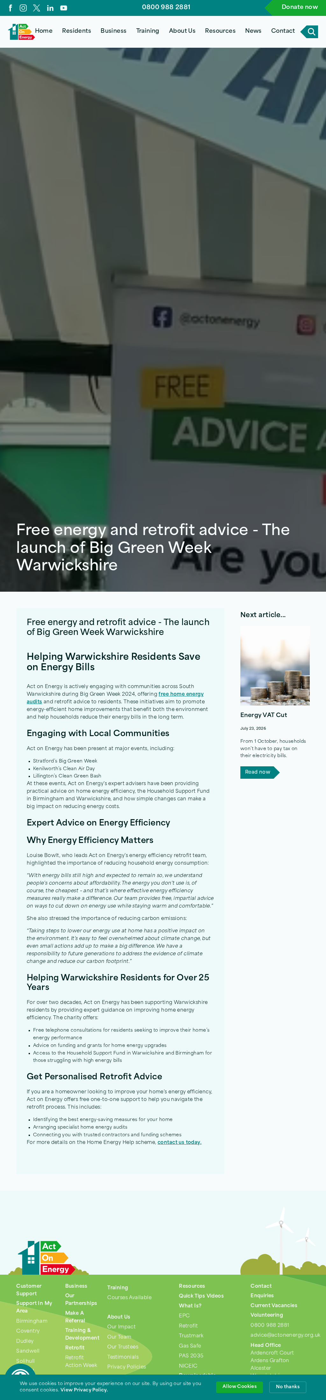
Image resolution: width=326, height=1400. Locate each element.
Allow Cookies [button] (240, 1386)
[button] (77, 32)
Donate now (300, 7)
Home (44, 31)
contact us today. (180, 1142)
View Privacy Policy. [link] (84, 1390)
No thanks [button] (288, 1387)
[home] (21, 32)
